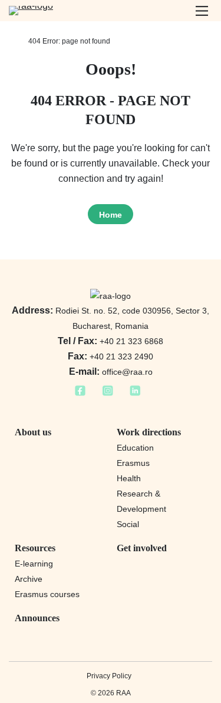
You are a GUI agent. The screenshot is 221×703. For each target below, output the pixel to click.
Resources (35, 548)
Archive (28, 579)
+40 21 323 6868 (110, 341)
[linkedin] (135, 394)
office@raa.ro (111, 372)
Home (110, 214)
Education (135, 447)
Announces (37, 618)
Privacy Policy (109, 676)
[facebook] (80, 394)
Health (129, 478)
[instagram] (107, 394)
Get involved (142, 548)
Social (128, 524)
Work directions (149, 432)
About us (33, 432)
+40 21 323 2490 (110, 356)
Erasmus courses (47, 594)
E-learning (34, 563)
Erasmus (133, 463)
